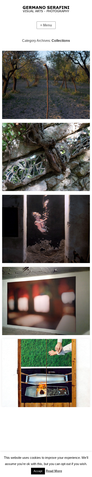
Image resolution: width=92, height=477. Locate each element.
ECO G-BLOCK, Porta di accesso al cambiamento (43, 346)
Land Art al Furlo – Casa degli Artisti (33, 130)
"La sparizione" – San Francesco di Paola (37, 58)
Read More (54, 471)
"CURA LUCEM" (18, 202)
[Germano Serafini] (46, 7)
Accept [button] (38, 471)
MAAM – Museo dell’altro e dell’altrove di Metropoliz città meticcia (45, 276)
